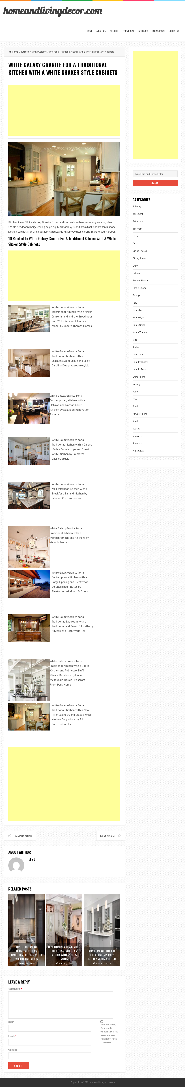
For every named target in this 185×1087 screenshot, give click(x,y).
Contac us (174, 31)
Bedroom (137, 228)
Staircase (137, 436)
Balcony (137, 206)
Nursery (136, 384)
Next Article (107, 836)
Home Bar (138, 310)
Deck (135, 243)
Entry (135, 265)
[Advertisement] (64, 110)
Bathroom (143, 31)
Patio (135, 391)
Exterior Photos (140, 280)
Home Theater (140, 332)
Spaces (136, 428)
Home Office (139, 325)
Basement (138, 213)
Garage (136, 295)
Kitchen (114, 31)
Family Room (139, 287)
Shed (135, 421)
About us (101, 31)
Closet (136, 236)
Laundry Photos (140, 362)
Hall (135, 302)
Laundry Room (140, 369)
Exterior (137, 273)
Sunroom (137, 443)
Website (13, 1050)
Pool (135, 399)
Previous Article (23, 836)
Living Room (128, 31)
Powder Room (140, 413)
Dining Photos (140, 250)
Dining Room (158, 31)
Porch (135, 406)
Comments (15, 988)
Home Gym (138, 317)
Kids (135, 339)
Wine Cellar (138, 450)
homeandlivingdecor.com (53, 10)
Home (89, 31)
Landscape (138, 354)
